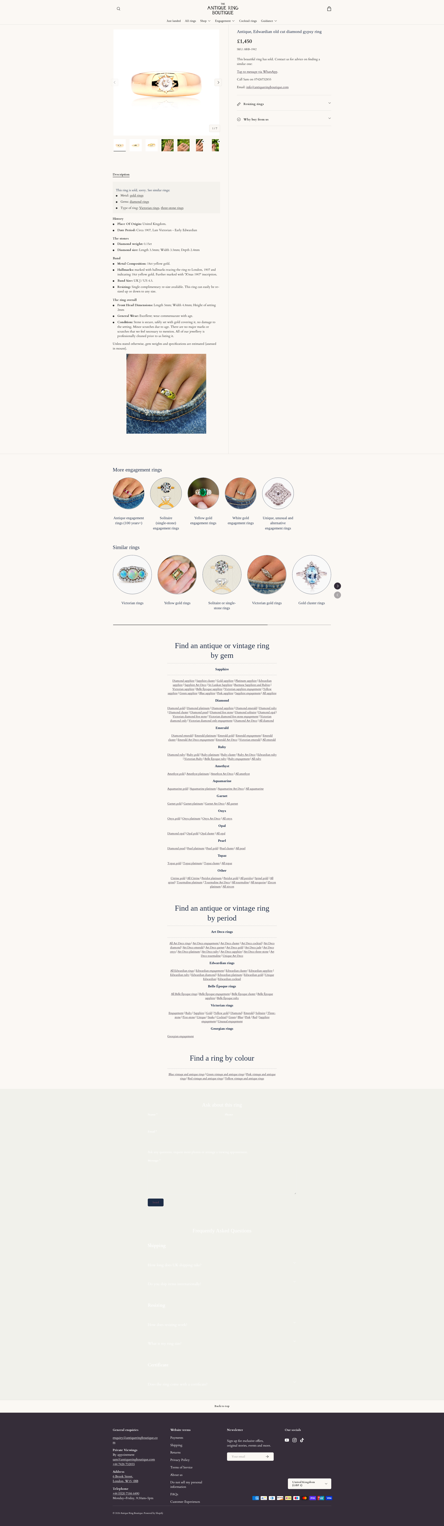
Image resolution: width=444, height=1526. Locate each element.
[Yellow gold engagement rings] (203, 493)
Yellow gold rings (177, 603)
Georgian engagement (180, 1036)
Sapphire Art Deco (195, 685)
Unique (201, 1017)
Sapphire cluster (205, 681)
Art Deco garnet (215, 947)
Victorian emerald (250, 740)
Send (155, 1202)
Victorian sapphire (183, 689)
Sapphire (199, 1013)
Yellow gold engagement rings (203, 520)
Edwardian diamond (203, 975)
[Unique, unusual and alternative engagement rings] (277, 493)
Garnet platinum (193, 804)
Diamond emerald (246, 708)
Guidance (267, 21)
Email (151, 1131)
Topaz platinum (192, 863)
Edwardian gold (253, 975)
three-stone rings (172, 208)
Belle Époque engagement (214, 994)
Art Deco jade (253, 947)
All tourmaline (240, 882)
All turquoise (258, 882)
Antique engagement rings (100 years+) (128, 520)
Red (255, 1017)
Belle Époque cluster (243, 994)
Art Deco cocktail (251, 943)
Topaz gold (174, 863)
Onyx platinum (191, 818)
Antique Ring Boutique (132, 1513)
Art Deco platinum (189, 952)
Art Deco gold (234, 947)
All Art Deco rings (180, 943)
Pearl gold (212, 848)
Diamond (236, 1013)
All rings (190, 21)
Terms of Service (181, 1467)
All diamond (266, 721)
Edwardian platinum (230, 975)
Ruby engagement (239, 759)
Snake (211, 1017)
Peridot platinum (212, 878)
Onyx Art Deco (211, 818)
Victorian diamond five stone (190, 716)
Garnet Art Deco (215, 804)
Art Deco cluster (229, 943)
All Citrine (193, 878)
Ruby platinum (210, 755)
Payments (176, 1438)
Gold (209, 1013)
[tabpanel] (166, 310)
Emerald (249, 1013)
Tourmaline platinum (189, 882)
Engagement (223, 21)
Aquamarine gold (177, 789)
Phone (229, 1114)
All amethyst (242, 774)
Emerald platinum (205, 735)
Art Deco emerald (193, 947)
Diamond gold (176, 708)
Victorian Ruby (193, 759)
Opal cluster (207, 833)
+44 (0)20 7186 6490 (126, 1493)
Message (153, 1160)
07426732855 (262, 79)
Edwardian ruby (267, 755)
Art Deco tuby (210, 952)
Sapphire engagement (248, 693)
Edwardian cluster (236, 971)
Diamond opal (266, 712)
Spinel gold (261, 878)
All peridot (246, 878)
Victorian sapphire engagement (242, 689)
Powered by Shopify (153, 1513)
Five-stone (189, 1017)
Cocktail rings (248, 21)
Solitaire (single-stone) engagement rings (166, 523)
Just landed (174, 21)
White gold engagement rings (241, 520)
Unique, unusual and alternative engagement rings (278, 523)
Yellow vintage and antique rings (244, 1078)
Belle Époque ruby (215, 759)
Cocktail (222, 1017)
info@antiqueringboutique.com (267, 87)
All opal (220, 833)
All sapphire (269, 693)
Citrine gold (178, 878)
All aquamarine (255, 789)
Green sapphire (188, 693)
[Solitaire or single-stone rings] (222, 574)
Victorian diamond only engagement (210, 721)
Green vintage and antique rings (225, 1074)
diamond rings (139, 202)
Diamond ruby (268, 708)
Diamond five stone (221, 712)
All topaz (227, 863)
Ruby (188, 1013)
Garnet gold (174, 804)
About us (176, 1475)
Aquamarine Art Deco (231, 789)
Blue (240, 1017)
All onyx (227, 818)
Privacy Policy (180, 1460)
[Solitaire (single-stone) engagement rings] (165, 493)
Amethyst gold (176, 774)
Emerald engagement (248, 735)
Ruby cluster (228, 755)
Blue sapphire (207, 693)
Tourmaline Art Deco (217, 882)
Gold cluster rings (311, 603)
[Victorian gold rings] (266, 574)
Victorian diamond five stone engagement (233, 716)
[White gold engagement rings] (240, 493)
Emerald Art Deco (226, 740)
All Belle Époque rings (184, 994)
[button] (329, 8)
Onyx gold (173, 818)
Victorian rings (149, 208)
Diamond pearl (199, 712)
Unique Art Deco (233, 956)
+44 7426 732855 (124, 1464)
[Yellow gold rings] (177, 574)
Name (152, 1114)
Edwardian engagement (210, 971)
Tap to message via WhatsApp (257, 72)
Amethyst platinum (197, 774)
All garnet (232, 804)
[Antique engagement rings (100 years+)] (128, 493)
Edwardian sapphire (260, 971)
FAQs (174, 1494)
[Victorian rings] (132, 574)
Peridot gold (231, 878)
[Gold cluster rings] (311, 574)
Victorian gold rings (267, 603)
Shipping (176, 1445)
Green (232, 1017)
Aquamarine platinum (203, 789)
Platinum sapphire (246, 681)
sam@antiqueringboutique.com (134, 1459)
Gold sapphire (225, 681)
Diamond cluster (178, 712)
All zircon (228, 886)
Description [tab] (121, 174)
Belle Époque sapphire (209, 689)
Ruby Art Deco (246, 755)
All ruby (256, 759)
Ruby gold (193, 755)
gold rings (136, 195)
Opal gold (192, 833)
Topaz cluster (212, 863)
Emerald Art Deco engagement (196, 740)
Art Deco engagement (206, 943)
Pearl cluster (227, 848)
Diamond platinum (198, 708)
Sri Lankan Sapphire (220, 685)
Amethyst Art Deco (222, 774)
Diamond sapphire (183, 681)
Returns (175, 1452)
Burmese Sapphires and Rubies (252, 685)
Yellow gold (221, 1013)
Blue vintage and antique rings (186, 1074)
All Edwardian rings (182, 971)
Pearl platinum (195, 848)
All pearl (240, 848)
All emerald (269, 740)
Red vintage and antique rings (205, 1078)
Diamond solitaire (245, 712)
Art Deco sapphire (231, 952)
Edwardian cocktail (229, 979)
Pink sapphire (225, 693)
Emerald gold (226, 735)
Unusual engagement (230, 1021)
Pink (248, 1017)
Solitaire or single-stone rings (222, 605)
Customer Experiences (185, 1502)
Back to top (222, 1406)
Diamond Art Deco (245, 721)
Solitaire (260, 1013)
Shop (203, 21)
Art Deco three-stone (256, 952)
